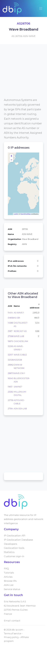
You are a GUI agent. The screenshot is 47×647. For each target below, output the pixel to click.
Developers (10, 543)
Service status (12, 589)
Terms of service (12, 633)
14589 (10, 323)
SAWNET (18, 387)
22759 (10, 400)
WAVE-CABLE (20, 355)
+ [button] (11, 156)
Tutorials (9, 572)
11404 (10, 313)
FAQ (6, 568)
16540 (10, 378)
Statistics (9, 552)
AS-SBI (17, 318)
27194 (10, 408)
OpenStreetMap (25, 214)
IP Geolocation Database (18, 539)
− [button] (11, 159)
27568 (10, 336)
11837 (10, 387)
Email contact (12, 620)
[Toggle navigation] (40, 8)
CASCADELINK (21, 341)
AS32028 (18, 360)
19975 (10, 341)
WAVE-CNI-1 (19, 373)
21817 (10, 331)
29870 (11, 373)
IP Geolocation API (14, 535)
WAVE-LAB (19, 336)
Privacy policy (11, 637)
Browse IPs (10, 580)
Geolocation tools (14, 548)
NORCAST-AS (20, 331)
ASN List (8, 585)
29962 (10, 365)
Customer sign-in (14, 556)
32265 (10, 346)
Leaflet (16, 214)
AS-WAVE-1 (19, 313)
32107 (10, 355)
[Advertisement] (23, 74)
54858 (11, 318)
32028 (11, 360)
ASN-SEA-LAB (20, 408)
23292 (10, 392)
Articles (8, 576)
